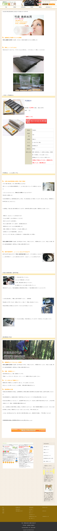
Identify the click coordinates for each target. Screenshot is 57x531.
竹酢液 (14, 7)
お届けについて (46, 449)
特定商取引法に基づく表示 (48, 458)
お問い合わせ (45, 4)
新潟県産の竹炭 (18, 507)
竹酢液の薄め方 (18, 509)
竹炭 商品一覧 (20, 11)
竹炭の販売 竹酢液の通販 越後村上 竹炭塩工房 (10, 11)
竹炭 (6, 7)
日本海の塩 (23, 7)
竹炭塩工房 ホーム (45, 516)
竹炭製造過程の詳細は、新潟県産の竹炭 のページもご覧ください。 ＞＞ (17, 420)
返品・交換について (47, 461)
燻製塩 (40, 7)
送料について (46, 452)
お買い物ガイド (49, 7)
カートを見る (52, 4)
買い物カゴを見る (44, 507)
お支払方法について (47, 455)
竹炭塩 (31, 7)
